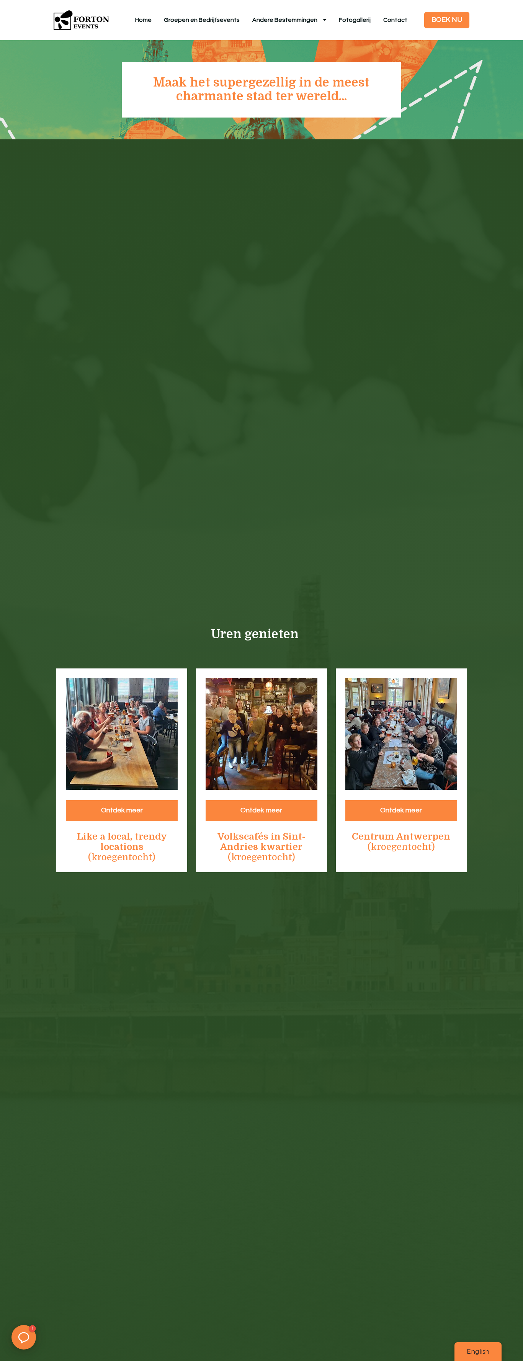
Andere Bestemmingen (284, 20)
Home (143, 20)
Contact (395, 20)
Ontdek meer (122, 810)
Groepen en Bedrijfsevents (202, 20)
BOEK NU (446, 19)
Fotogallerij (355, 20)
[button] (23, 1337)
